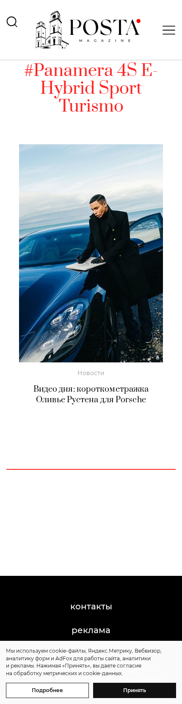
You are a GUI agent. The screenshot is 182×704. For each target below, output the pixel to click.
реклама (91, 630)
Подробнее (47, 690)
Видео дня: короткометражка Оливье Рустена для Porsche (91, 394)
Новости (91, 373)
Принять (134, 690)
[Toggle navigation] (166, 30)
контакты (91, 606)
